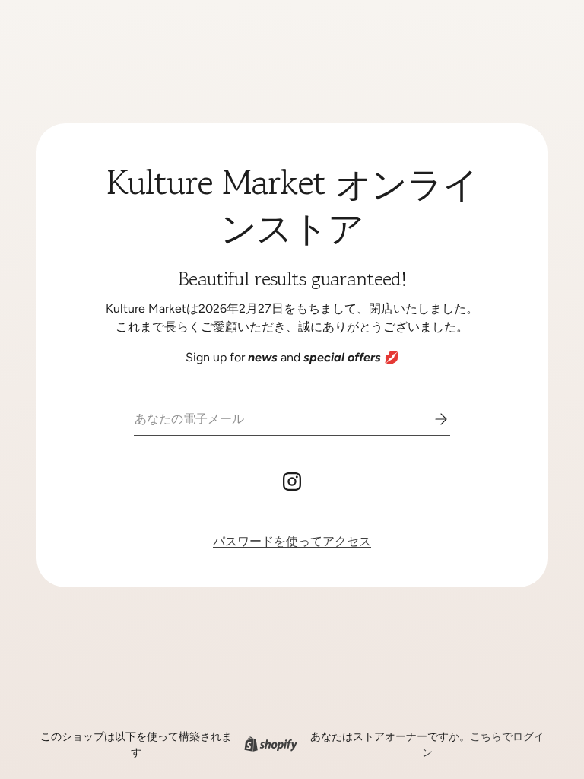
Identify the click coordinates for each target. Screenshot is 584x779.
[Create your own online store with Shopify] (270, 745)
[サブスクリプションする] (430, 419)
